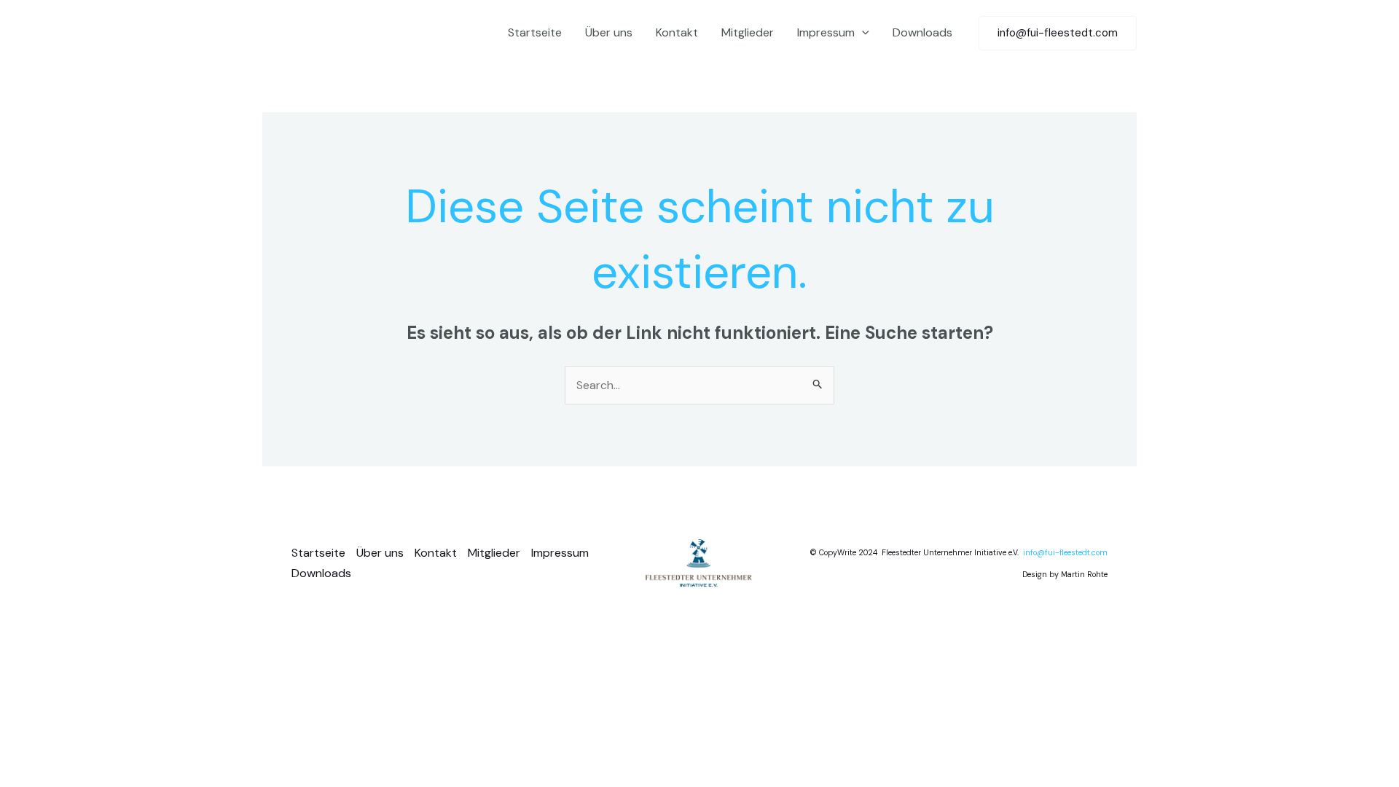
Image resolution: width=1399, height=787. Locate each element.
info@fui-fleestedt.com (1065, 552)
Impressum (826, 32)
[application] (862, 32)
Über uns (608, 32)
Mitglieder (747, 32)
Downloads (922, 32)
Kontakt (677, 32)
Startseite (535, 32)
